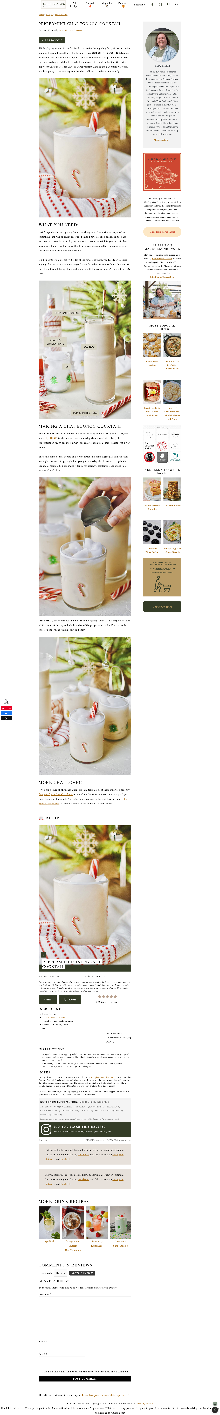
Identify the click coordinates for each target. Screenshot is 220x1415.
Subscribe (139, 4)
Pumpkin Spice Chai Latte (102, 1077)
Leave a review (82, 1273)
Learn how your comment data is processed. (106, 1395)
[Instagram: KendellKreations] (47, 1129)
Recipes (49, 14)
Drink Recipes (61, 14)
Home (41, 14)
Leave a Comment (74, 30)
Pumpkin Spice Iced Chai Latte (56, 794)
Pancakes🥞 (123, 5)
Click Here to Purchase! (162, 231)
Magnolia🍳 (106, 5)
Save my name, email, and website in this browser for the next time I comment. (85, 1371)
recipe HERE (50, 438)
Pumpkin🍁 (90, 5)
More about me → (162, 139)
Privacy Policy (145, 1403)
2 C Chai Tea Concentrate (53, 1017)
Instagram (106, 1131)
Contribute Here (162, 606)
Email (43, 1354)
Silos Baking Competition (162, 276)
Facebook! (66, 1159)
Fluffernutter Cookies (162, 258)
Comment (45, 1294)
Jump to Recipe (53, 40)
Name (43, 1341)
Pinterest (49, 1159)
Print (48, 999)
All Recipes (74, 5)
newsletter (83, 1154)
